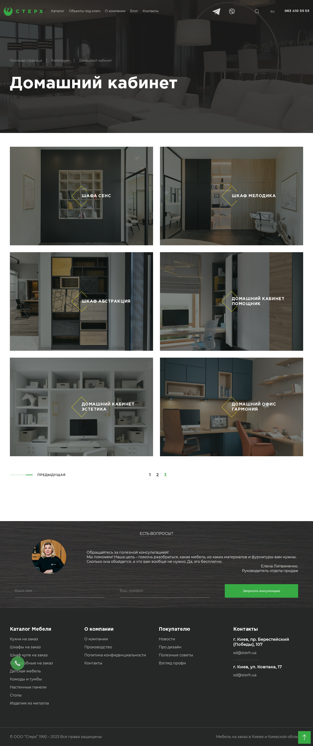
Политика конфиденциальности (115, 655)
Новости (167, 639)
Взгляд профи (172, 663)
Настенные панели (28, 687)
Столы (16, 695)
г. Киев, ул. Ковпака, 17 (257, 666)
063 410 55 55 (297, 11)
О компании (96, 639)
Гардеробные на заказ (31, 663)
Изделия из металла (29, 703)
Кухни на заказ (24, 639)
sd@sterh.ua (244, 653)
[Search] (257, 11)
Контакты (93, 663)
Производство (98, 647)
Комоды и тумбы (26, 679)
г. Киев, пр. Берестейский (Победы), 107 (261, 642)
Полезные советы (176, 655)
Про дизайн (170, 647)
